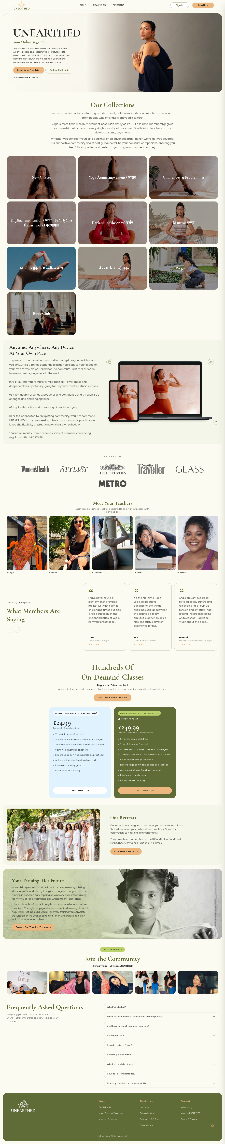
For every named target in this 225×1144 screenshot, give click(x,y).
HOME (82, 5)
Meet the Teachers (108, 1119)
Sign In (179, 5)
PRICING (118, 5)
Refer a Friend (147, 1125)
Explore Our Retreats (126, 851)
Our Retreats (105, 1107)
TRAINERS (99, 5)
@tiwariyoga (100, 965)
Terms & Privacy (189, 1119)
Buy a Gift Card (147, 1113)
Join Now (203, 5)
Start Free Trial (80, 790)
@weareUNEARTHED (121, 965)
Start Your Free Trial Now (112, 697)
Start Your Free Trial (28, 70)
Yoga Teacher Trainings (111, 1113)
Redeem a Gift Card (150, 1119)
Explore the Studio (59, 70)
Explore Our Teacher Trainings (33, 927)
